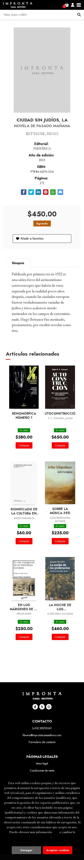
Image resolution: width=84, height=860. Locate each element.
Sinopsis (18, 263)
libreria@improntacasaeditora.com (42, 735)
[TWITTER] (42, 707)
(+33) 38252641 (42, 728)
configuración (41, 837)
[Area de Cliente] (72, 5)
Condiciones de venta (42, 770)
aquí (55, 832)
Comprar (24, 445)
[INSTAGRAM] (49, 707)
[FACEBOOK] (35, 707)
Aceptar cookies (57, 850)
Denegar (26, 850)
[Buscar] (79, 15)
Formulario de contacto (42, 742)
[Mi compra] (66, 5)
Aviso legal (42, 763)
